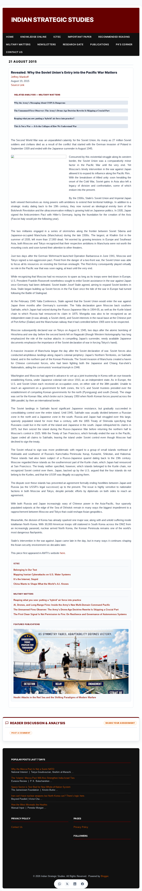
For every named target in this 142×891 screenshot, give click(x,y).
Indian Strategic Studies (52, 19)
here (62, 553)
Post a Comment (20, 733)
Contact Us (14, 52)
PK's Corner (124, 44)
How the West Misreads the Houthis (29, 805)
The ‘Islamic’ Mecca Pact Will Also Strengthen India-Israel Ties (43, 778)
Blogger (104, 876)
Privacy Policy (81, 827)
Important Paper (80, 36)
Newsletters (46, 44)
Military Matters (18, 44)
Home (10, 36)
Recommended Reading (114, 36)
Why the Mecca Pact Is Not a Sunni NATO (32, 769)
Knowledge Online (33, 36)
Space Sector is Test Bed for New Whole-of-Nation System (40, 787)
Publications (99, 44)
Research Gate (73, 44)
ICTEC (57, 36)
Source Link (17, 84)
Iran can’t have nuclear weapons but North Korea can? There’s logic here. (48, 796)
